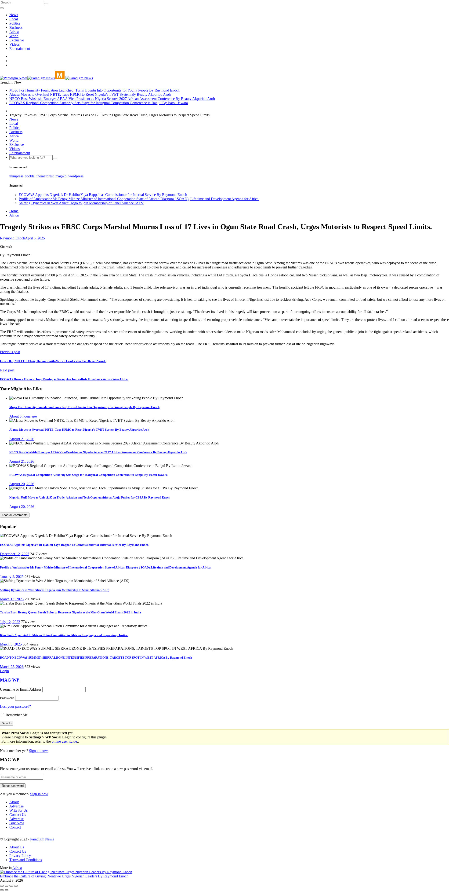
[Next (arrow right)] (6, 890)
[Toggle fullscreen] (11, 886)
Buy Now (16, 823)
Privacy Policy (20, 856)
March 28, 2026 (12, 667)
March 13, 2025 (12, 599)
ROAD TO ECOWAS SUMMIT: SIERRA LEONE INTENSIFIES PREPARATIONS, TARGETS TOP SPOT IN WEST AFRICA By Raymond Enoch (96, 657)
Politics (14, 23)
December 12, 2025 (14, 554)
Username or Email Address (20, 689)
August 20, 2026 (21, 484)
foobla (30, 176)
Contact (15, 827)
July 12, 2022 (10, 622)
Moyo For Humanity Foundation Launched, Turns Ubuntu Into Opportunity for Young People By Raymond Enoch (94, 90)
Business (15, 27)
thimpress (16, 176)
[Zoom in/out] (16, 886)
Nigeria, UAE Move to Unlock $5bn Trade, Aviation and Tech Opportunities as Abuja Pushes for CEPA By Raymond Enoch (89, 497)
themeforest (45, 176)
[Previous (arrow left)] (2, 890)
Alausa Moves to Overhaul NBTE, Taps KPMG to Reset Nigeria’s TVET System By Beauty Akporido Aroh (90, 94)
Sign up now (38, 751)
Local (13, 19)
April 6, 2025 (35, 238)
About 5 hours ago (23, 416)
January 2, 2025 (12, 577)
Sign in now (39, 794)
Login (4, 671)
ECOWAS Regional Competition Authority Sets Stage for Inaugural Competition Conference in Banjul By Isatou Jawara (98, 103)
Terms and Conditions (25, 860)
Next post (7, 370)
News (13, 15)
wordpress (75, 176)
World (13, 36)
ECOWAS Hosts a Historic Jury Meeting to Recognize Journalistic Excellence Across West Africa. (64, 379)
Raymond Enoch (12, 238)
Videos (14, 44)
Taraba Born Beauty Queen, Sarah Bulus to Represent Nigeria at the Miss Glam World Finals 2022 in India (70, 612)
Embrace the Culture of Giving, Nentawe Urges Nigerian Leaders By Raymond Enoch (64, 876)
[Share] (6, 886)
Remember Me (16, 715)
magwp (60, 176)
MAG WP (9, 680)
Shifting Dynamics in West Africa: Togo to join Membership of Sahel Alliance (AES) (81, 203)
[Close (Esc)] (2, 886)
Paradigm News (42, 839)
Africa (14, 32)
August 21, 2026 (21, 439)
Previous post (10, 352)
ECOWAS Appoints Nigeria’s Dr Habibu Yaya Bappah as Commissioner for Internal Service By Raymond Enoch (103, 195)
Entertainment (19, 49)
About (14, 802)
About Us (16, 847)
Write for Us (18, 810)
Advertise (16, 806)
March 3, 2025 (11, 644)
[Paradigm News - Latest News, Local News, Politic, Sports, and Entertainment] (32, 78)
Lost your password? (15, 706)
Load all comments (15, 515)
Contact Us (17, 815)
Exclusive (16, 40)
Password (7, 698)
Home (13, 211)
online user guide (64, 741)
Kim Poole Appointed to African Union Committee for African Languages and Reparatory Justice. (64, 635)
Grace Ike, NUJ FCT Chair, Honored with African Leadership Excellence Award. (53, 361)
